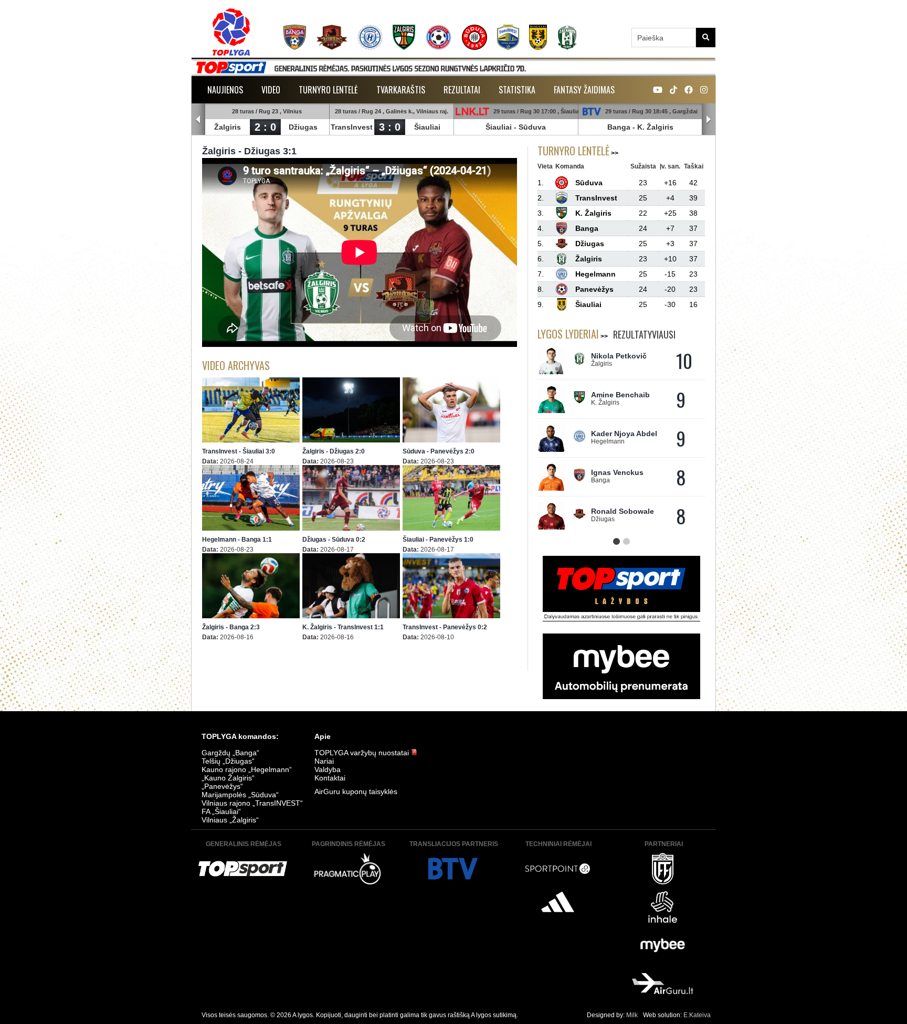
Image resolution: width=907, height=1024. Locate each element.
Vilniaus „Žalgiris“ (230, 820)
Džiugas (303, 127)
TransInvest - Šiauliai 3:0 (238, 451)
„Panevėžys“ (222, 786)
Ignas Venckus (617, 472)
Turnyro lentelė (328, 89)
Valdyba (327, 769)
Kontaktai (329, 778)
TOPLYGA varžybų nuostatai (362, 752)
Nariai (324, 761)
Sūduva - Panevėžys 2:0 (438, 451)
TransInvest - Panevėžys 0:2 (445, 627)
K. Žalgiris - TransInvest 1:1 (343, 627)
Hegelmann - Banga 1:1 (237, 539)
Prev (198, 119)
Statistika (517, 89)
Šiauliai (427, 127)
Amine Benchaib (620, 394)
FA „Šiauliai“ (221, 811)
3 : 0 (389, 127)
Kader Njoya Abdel (624, 433)
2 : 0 (265, 127)
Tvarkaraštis (400, 89)
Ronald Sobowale (622, 511)
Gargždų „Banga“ (230, 752)
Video (270, 89)
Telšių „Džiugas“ (228, 761)
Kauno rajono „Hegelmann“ (247, 769)
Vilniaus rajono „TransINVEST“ (252, 803)
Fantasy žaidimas (584, 89)
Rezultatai (462, 89)
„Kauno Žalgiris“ (228, 778)
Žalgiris (227, 127)
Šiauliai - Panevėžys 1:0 (438, 539)
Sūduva (532, 127)
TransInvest (352, 127)
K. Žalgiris (655, 127)
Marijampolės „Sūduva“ (240, 794)
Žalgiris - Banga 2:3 (231, 627)
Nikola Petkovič (619, 356)
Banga (618, 127)
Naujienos (225, 89)
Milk (632, 1015)
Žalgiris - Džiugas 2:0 (333, 451)
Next (708, 119)
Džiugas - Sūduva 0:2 (333, 539)
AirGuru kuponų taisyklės (355, 791)
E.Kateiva (697, 1015)
